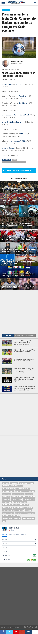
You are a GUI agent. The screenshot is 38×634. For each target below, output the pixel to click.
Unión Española (8, 122)
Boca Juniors (7, 507)
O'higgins (15, 505)
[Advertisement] (19, 311)
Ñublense (23, 134)
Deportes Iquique (28, 518)
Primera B (18, 491)
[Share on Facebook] (3, 632)
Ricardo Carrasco (17, 61)
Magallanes (15, 516)
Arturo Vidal (7, 502)
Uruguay (10, 513)
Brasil (13, 510)
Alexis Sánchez (29, 499)
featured (6, 483)
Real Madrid (24, 505)
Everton (19, 122)
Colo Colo (18, 84)
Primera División (8, 491)
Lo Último (20, 335)
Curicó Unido (25, 115)
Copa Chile (6, 496)
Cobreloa (20, 510)
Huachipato (23, 103)
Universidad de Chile (10, 115)
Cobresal (29, 507)
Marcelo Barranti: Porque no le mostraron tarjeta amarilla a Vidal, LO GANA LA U (24, 360)
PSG (4, 521)
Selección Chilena (9, 488)
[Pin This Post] (16, 632)
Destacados (7, 494)
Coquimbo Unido (18, 507)
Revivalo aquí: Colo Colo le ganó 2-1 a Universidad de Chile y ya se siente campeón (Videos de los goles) (23, 342)
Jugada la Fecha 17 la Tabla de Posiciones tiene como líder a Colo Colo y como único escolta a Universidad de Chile (24, 388)
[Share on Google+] (22, 632)
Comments (31, 335)
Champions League (19, 502)
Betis (4, 513)
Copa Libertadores (23, 488)
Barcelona (19, 513)
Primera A (6, 516)
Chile (20, 486)
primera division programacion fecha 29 (14, 162)
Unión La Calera (8, 148)
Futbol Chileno (29, 491)
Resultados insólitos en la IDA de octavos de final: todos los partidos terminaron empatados (24, 379)
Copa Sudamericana (18, 496)
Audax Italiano (7, 84)
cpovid (14, 159)
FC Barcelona (29, 513)
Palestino (22, 96)
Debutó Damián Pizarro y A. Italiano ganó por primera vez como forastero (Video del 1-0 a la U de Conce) (24, 370)
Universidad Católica (19, 141)
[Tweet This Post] (9, 632)
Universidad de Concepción (12, 518)
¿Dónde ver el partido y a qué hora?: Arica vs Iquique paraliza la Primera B (24, 351)
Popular (8, 335)
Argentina (6, 499)
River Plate (6, 505)
